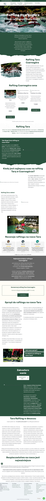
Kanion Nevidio (26, 484)
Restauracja (38, 487)
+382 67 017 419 (6, 488)
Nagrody (37, 488)
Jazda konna (26, 489)
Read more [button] (8, 251)
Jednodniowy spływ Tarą (16, 484)
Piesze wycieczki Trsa (27, 492)
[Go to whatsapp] (44, 498)
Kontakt (20, 4)
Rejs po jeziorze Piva (27, 488)
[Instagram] (22, 0)
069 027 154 (5, 487)
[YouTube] (23, 0)
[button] (23, 23)
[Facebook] (20, 0)
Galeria (12, 4)
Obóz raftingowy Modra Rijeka (41, 484)
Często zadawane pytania (40, 489)
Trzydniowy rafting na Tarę (16, 487)
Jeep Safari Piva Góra (27, 487)
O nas (16, 4)
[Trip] (25, 0)
